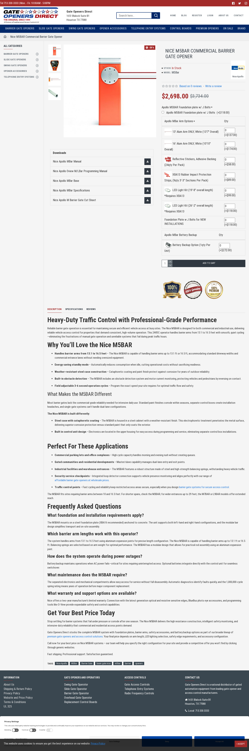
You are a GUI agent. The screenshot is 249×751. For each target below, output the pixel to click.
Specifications (74, 309)
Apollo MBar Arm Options (178, 121)
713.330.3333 (202, 710)
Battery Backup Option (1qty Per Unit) (187, 248)
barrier (128, 663)
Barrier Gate (86, 663)
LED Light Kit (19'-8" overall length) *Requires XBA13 (188, 193)
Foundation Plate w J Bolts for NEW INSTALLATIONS (185, 222)
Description (54, 309)
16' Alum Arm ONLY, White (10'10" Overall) (187, 146)
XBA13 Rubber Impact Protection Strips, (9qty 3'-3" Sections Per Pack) (187, 177)
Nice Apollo (61, 663)
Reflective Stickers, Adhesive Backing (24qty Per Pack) (190, 162)
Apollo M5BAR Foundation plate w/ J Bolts (186, 107)
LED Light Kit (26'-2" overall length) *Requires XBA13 (188, 208)
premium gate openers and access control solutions (75, 636)
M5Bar (74, 663)
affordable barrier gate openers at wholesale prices (82, 480)
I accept (241, 744)
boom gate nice (103, 663)
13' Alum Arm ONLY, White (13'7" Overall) (195, 131)
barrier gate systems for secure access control (204, 487)
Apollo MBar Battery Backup (180, 235)
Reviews (91, 309)
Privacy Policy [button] (98, 743)
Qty (226, 121)
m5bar (117, 663)
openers (139, 663)
